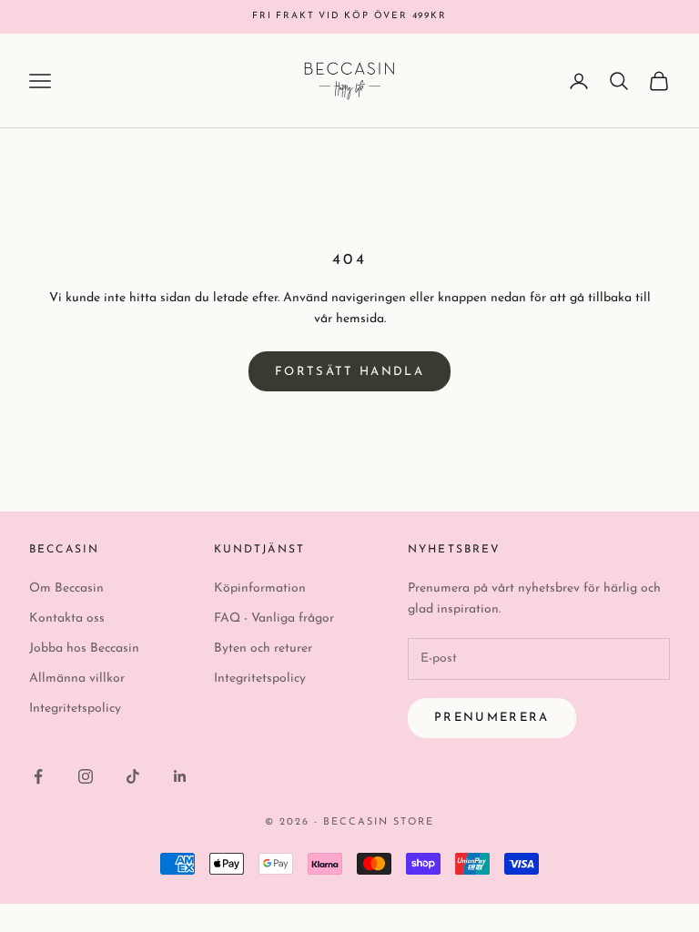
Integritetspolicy (75, 708)
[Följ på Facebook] (38, 776)
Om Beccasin (66, 588)
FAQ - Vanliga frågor (274, 618)
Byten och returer (263, 648)
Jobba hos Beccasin (84, 648)
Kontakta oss (67, 618)
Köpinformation (260, 588)
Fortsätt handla (349, 372)
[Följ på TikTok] (133, 776)
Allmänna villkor (77, 678)
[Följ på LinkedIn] (180, 776)
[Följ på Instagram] (85, 776)
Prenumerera (492, 718)
